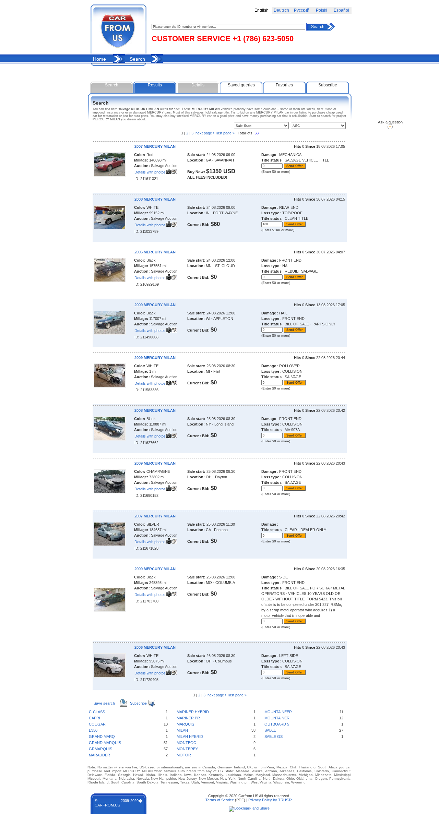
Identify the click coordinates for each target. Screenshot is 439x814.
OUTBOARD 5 (276, 724)
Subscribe (327, 85)
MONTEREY (187, 749)
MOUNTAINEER (278, 712)
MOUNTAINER (276, 718)
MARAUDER (99, 755)
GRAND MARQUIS (105, 743)
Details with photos (150, 172)
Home (99, 59)
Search (317, 26)
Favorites (284, 85)
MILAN (182, 730)
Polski (321, 10)
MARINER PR (188, 718)
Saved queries (241, 85)
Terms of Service (219, 800)
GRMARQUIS (100, 749)
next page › (204, 133)
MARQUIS (185, 724)
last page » (237, 695)
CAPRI (94, 718)
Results (155, 85)
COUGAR (97, 724)
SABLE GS (273, 736)
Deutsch (281, 10)
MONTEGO (187, 743)
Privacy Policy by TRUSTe (270, 800)
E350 (93, 730)
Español (341, 10)
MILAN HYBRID (190, 736)
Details (197, 85)
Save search (104, 703)
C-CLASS (97, 712)
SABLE (270, 730)
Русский (301, 10)
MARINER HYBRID (193, 712)
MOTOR (184, 755)
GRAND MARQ (102, 736)
